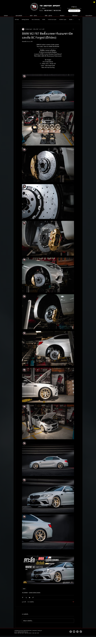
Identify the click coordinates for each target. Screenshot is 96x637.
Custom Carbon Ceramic (34, 592)
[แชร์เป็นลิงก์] (33, 597)
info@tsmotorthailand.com (22, 631)
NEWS (43, 19)
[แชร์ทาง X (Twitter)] (26, 597)
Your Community (35, 19)
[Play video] (48, 569)
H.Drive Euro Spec (52, 19)
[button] (74, 10)
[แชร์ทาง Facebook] (22, 597)
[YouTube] (74, 631)
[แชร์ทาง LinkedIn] (29, 597)
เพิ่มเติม (70, 19)
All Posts (17, 19)
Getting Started (25, 19)
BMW (24, 588)
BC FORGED (25, 592)
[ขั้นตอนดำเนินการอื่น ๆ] (73, 29)
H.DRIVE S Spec (62, 19)
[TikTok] (81, 631)
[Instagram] (77, 631)
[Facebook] (71, 631)
